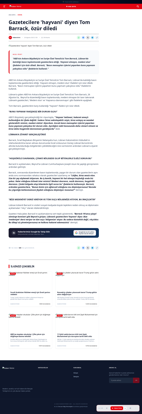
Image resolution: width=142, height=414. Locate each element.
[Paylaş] (130, 408)
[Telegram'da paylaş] (92, 37)
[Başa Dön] (136, 408)
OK (136, 380)
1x (125, 408)
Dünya (20, 15)
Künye (75, 373)
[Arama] (138, 6)
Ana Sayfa (72, 6)
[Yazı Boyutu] (107, 408)
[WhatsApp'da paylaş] (79, 37)
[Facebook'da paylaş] (83, 37)
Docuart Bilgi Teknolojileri (65, 406)
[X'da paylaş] (88, 37)
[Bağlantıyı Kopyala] (97, 37)
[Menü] (4, 6)
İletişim (76, 377)
